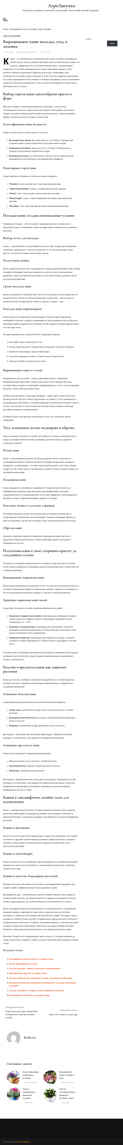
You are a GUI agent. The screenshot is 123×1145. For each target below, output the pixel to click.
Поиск (88, 39)
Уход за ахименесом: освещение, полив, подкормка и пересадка (40, 978)
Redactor (46, 52)
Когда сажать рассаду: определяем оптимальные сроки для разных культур (21, 1014)
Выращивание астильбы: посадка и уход (29, 995)
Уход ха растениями (11, 36)
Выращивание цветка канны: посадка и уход (31, 959)
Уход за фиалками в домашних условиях (31, 1075)
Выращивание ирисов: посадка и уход (28, 973)
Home (5, 29)
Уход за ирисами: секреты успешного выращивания (34, 968)
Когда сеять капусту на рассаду (63, 1014)
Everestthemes (24, 1142)
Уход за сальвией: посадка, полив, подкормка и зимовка (36, 991)
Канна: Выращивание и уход (23, 964)
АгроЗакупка (61, 6)
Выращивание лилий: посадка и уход (66, 1075)
